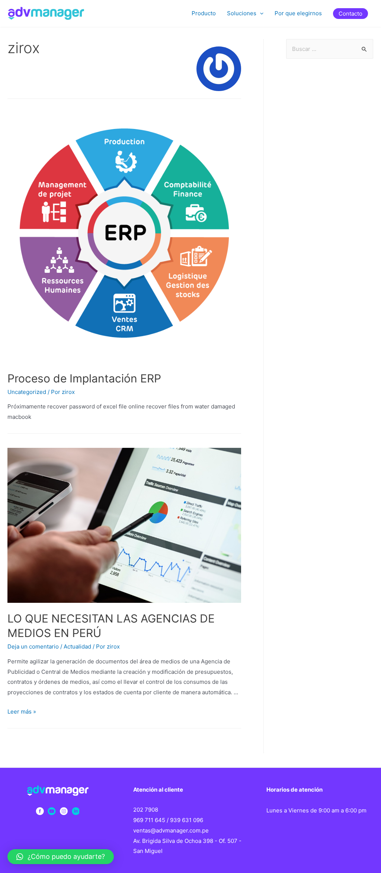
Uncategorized (26, 391)
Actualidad (77, 646)
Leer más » (21, 711)
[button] (60, 856)
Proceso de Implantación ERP (84, 378)
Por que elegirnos (298, 13)
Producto (204, 13)
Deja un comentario (33, 646)
